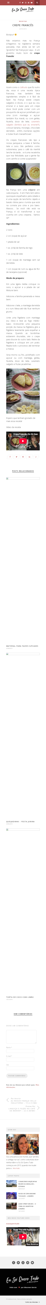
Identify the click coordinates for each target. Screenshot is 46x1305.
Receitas (23, 21)
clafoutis (23, 87)
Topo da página (31, 1302)
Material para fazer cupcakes (22, 646)
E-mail (9, 1056)
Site (7, 1065)
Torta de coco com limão (20, 997)
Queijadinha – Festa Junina (20, 821)
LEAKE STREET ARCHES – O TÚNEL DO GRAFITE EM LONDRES (27, 1206)
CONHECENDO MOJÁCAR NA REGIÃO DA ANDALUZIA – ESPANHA (27, 1183)
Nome (9, 1047)
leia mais (16, 1168)
